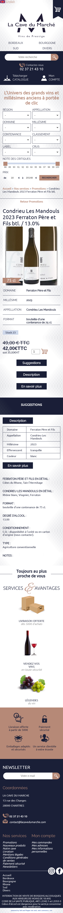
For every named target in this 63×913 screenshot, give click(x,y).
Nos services (21, 188)
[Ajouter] (44, 351)
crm (51, 910)
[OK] (54, 57)
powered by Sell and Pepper (20, 910)
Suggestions (32, 363)
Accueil (7, 188)
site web (34, 910)
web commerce (43, 910)
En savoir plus (31, 386)
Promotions (39, 188)
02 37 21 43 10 (18, 816)
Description (31, 374)
